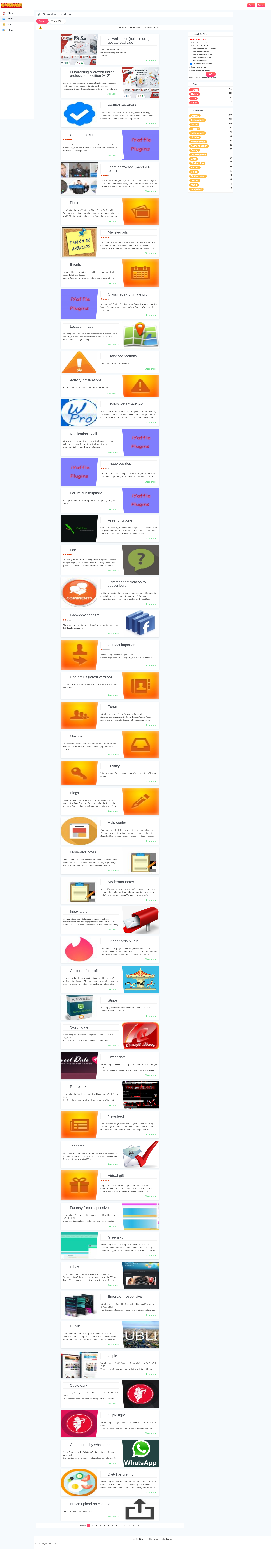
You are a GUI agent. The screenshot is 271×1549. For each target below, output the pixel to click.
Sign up (261, 5)
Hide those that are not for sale (204, 49)
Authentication (199, 146)
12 (134, 1525)
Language (196, 189)
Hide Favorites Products (202, 58)
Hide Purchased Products (202, 55)
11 (129, 1525)
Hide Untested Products (202, 46)
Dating (194, 150)
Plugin (194, 89)
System (195, 167)
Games (195, 180)
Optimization (198, 176)
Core (193, 98)
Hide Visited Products (201, 52)
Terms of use (136, 1539)
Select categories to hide (200, 70)
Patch (194, 102)
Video (194, 171)
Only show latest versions (202, 64)
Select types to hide (198, 67)
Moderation (197, 163)
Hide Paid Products (200, 61)
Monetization (198, 141)
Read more (150, 60)
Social (194, 124)
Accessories (197, 120)
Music (194, 184)
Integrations (197, 133)
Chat (193, 159)
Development (198, 154)
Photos (195, 128)
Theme (195, 94)
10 (125, 1525)
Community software (160, 1539)
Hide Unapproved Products (203, 43)
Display (195, 115)
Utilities (195, 137)
